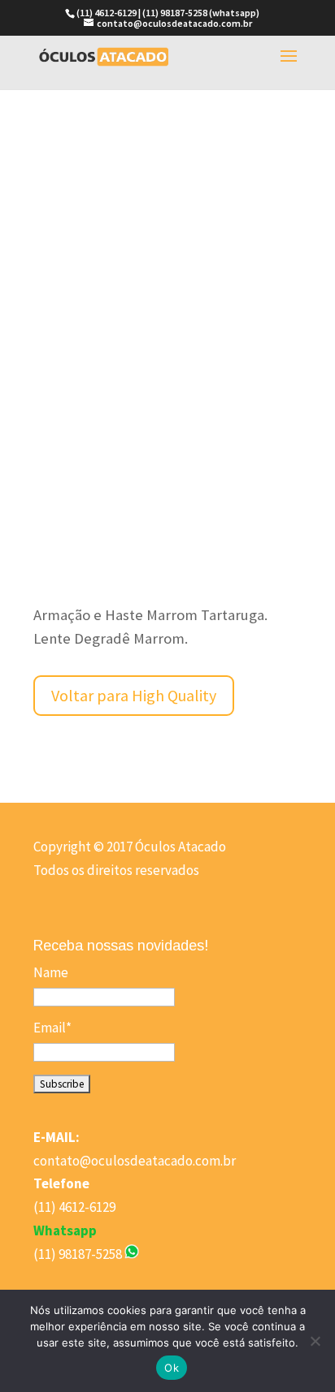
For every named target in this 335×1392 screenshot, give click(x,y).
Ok (171, 1367)
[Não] (315, 1341)
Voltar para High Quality (133, 695)
